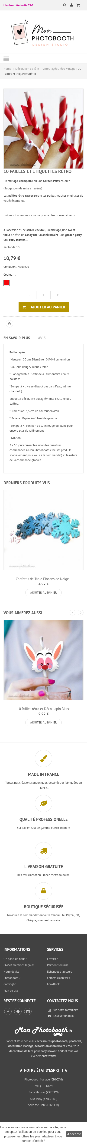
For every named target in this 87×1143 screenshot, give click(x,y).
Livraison (52, 959)
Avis (41, 337)
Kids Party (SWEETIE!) (43, 1099)
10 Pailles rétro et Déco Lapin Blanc (43, 709)
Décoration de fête (27, 69)
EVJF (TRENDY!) (44, 1086)
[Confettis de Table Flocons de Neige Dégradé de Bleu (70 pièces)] (43, 530)
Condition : (10, 267)
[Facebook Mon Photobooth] (8, 1011)
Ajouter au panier (43, 593)
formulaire (71, 1010)
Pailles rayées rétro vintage (58, 69)
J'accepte (74, 1134)
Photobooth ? (11, 978)
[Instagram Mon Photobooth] (28, 1011)
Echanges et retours (59, 972)
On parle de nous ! (15, 959)
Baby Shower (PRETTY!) (44, 1092)
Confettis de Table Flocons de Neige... (43, 579)
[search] (61, 5)
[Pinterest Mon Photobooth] (18, 1011)
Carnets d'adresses (58, 978)
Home (7, 69)
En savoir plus (16, 337)
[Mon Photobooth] (43, 33)
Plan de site (10, 991)
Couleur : (9, 275)
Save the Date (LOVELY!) (43, 1105)
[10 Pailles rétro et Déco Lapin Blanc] (43, 660)
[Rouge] (6, 282)
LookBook (53, 984)
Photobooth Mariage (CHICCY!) (43, 1079)
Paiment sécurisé (57, 965)
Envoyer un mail (63, 1016)
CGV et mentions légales (18, 965)
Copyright (9, 984)
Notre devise (11, 972)
